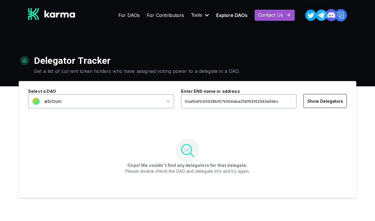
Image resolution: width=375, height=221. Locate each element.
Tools (196, 15)
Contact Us (270, 15)
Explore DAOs (232, 15)
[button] (97, 101)
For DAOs (129, 15)
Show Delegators (325, 101)
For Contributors (165, 15)
